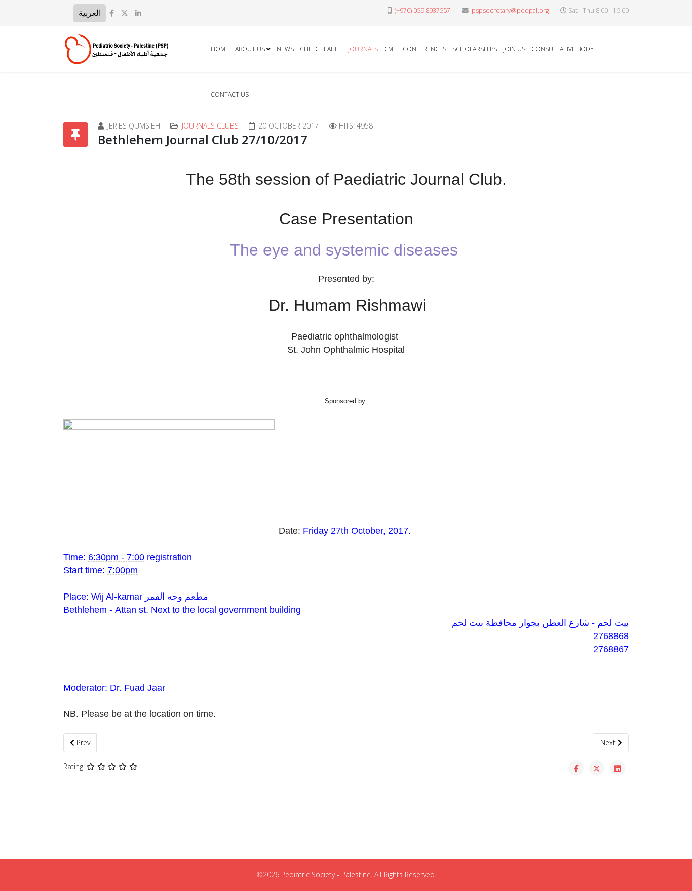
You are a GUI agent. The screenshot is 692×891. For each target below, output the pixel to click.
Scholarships (474, 49)
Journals (363, 49)
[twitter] (124, 13)
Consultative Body (562, 49)
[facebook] (111, 13)
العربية (90, 13)
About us (250, 49)
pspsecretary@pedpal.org (510, 10)
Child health (321, 49)
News (285, 49)
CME (390, 49)
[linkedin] (138, 13)
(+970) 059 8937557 (422, 10)
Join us (514, 49)
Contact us (230, 94)
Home (220, 49)
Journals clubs (210, 126)
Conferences (424, 49)
